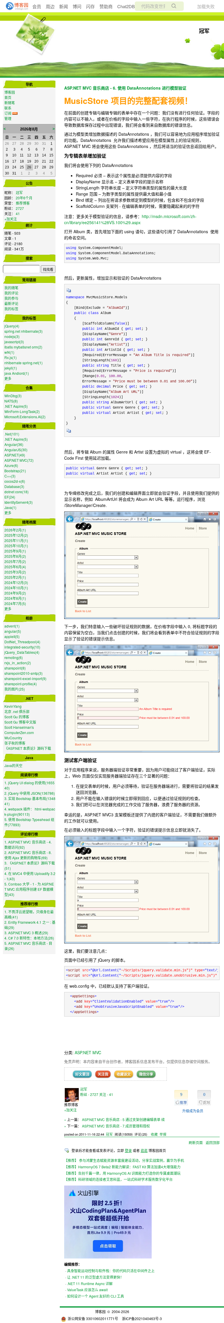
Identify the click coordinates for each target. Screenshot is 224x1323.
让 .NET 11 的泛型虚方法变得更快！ (95, 1277)
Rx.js (10, 357)
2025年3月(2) (15, 571)
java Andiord (16, 373)
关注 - (106, 1094)
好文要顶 (82, 1074)
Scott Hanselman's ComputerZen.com (19, 730)
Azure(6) (11, 465)
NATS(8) (11, 400)
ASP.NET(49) (14, 454)
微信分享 (146, 1074)
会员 (36, 6)
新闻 (63, 6)
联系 (7, 107)
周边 (50, 6)
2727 (20, 208)
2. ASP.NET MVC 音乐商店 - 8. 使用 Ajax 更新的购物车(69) (28, 855)
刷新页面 (196, 1142)
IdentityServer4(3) (18, 502)
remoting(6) (13, 657)
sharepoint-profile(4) (20, 683)
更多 (7, 378)
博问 (77, 6)
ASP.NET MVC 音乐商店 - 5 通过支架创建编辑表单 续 (123, 1119)
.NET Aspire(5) (16, 406)
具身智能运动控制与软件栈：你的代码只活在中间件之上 (111, 1270)
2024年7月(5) (15, 603)
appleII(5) (12, 636)
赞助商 (106, 6)
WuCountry (13, 737)
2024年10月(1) (16, 587)
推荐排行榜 (29, 904)
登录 (128, 1150)
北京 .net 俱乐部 (16, 711)
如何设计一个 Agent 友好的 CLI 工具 (95, 1296)
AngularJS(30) (15, 449)
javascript (14, 341)
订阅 (7, 113)
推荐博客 (23, 203)
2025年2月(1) (15, 577)
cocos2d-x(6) (14, 481)
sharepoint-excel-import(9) (25, 678)
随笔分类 (29, 426)
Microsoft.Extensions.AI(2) (25, 416)
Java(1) (10, 507)
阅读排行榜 (29, 775)
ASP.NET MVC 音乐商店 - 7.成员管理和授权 (116, 1125)
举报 (163, 1134)
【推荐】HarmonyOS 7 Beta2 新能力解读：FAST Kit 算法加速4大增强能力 (122, 1166)
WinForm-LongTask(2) (22, 411)
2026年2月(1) (15, 529)
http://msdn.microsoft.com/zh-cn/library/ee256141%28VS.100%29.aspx (130, 219)
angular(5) (12, 631)
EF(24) (9, 496)
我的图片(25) (14, 688)
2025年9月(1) (15, 550)
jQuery (11, 325)
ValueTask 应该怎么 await (87, 1289)
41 (18, 213)
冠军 (204, 31)
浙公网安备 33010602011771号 (93, 1318)
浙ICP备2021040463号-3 (142, 1318)
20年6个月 (24, 197)
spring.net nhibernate (23, 331)
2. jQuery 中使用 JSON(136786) (29, 793)
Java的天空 (13, 765)
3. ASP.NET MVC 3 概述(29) (26, 932)
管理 (7, 118)
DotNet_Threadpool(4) (22, 641)
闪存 (90, 6)
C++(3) (9, 475)
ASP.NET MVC (88, 1052)
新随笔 (9, 102)
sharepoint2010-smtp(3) (23, 673)
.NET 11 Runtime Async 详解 (90, 1283)
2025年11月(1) (16, 540)
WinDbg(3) (13, 395)
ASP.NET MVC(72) (19, 460)
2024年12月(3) (16, 582)
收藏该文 (124, 1074)
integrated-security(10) (22, 646)
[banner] (14, 6)
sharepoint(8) (15, 667)
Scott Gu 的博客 (16, 716)
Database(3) (14, 486)
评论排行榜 (29, 834)
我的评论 (11, 292)
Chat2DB (126, 6)
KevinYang (13, 706)
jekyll (10, 367)
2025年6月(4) (15, 566)
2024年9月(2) (15, 592)
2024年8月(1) (15, 598)
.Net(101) (11, 433)
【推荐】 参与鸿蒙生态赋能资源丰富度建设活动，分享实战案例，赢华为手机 (124, 1160)
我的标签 (11, 308)
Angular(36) (13, 444)
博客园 (9, 92)
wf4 (9, 352)
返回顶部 (213, 1142)
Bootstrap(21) (15, 470)
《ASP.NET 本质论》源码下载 (27, 748)
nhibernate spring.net (23, 362)
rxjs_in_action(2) (17, 662)
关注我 (103, 1074)
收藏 (154, 1134)
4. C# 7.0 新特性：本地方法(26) (29, 937)
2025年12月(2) (16, 535)
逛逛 (144, 1150)
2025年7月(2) (15, 561)
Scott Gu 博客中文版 (20, 721)
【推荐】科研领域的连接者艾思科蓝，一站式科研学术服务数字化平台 (118, 1179)
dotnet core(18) (16, 491)
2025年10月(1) (16, 545)
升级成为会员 (192, 1110)
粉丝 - (89, 1094)
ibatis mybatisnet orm (23, 346)
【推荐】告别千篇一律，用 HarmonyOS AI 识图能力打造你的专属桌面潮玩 (122, 1173)
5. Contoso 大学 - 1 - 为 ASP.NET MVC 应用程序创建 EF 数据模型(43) (29, 889)
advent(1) (12, 625)
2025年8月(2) (15, 556)
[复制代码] (69, 292)
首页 (7, 97)
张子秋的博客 (14, 742)
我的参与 (11, 298)
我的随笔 (11, 287)
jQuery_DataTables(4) (21, 652)
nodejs (12, 336)
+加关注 (10, 218)
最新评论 (11, 303)
